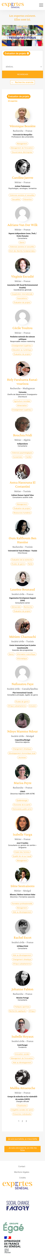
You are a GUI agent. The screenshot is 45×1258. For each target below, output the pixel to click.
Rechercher (22, 74)
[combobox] (22, 56)
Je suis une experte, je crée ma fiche (22, 1149)
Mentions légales (21, 1172)
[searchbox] (22, 59)
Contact (21, 1166)
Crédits (22, 1177)
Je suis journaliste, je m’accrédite (22, 1139)
